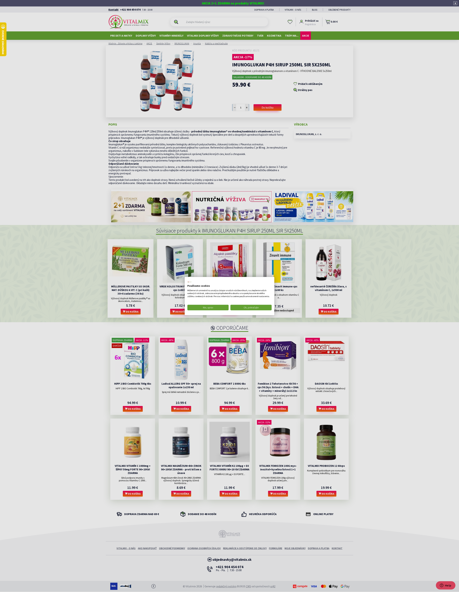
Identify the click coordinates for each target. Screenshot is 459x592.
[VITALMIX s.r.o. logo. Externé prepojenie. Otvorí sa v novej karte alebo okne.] (189, 282)
